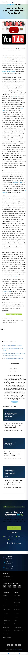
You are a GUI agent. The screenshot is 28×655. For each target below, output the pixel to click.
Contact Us (16, 620)
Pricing (4, 602)
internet (7, 58)
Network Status (6, 627)
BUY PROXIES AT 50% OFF (14, 314)
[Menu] (12, 2)
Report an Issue (6, 634)
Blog (4, 616)
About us (16, 616)
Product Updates (6, 630)
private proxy (7, 291)
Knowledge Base (6, 620)
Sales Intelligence (17, 599)
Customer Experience (18, 630)
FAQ (4, 623)
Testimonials (16, 623)
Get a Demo (5, 606)
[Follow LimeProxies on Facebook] (8, 645)
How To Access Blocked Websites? (12, 345)
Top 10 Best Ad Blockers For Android (13, 358)
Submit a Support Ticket (8, 576)
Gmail (20, 182)
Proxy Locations (6, 609)
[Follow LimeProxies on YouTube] (19, 645)
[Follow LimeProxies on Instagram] (16, 645)
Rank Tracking (17, 595)
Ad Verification (17, 609)
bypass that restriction (8, 71)
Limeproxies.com (18, 649)
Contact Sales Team (7, 579)
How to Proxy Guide (7, 637)
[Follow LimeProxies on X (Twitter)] (12, 645)
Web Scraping (17, 606)
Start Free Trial (13, 528)
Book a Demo (14, 532)
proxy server (17, 276)
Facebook (15, 182)
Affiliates (5, 599)
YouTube (15, 97)
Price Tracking (17, 602)
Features (5, 595)
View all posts (14, 402)
